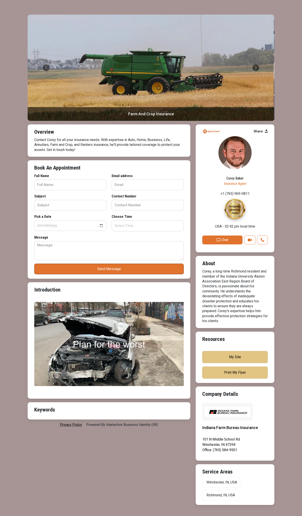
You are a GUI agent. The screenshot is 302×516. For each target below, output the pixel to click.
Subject (40, 196)
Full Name (41, 176)
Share (259, 131)
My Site (235, 357)
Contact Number (124, 196)
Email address (122, 176)
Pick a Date (42, 217)
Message (41, 237)
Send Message (109, 269)
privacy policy (71, 425)
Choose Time (122, 217)
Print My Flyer (235, 372)
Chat (224, 240)
